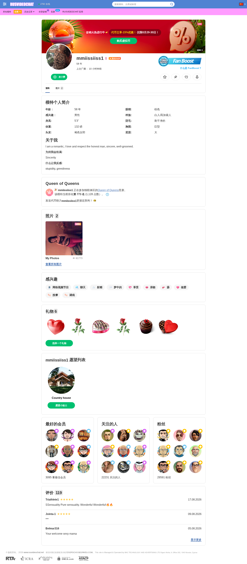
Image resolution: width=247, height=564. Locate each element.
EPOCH (73, 552)
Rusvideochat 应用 (73, 12)
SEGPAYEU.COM (85, 552)
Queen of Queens (108, 190)
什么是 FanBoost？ (190, 68)
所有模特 (7, 12)
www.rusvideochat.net (34, 552)
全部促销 (43, 12)
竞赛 (53, 12)
